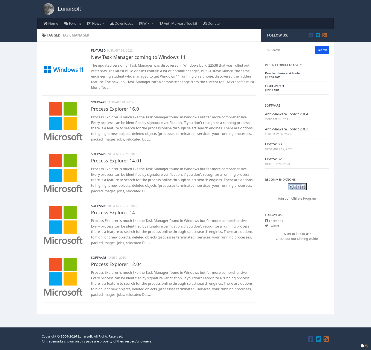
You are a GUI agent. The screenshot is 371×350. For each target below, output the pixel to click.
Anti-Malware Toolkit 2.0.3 (286, 129)
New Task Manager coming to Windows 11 (138, 57)
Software (98, 102)
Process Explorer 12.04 (116, 264)
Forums (74, 23)
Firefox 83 (273, 143)
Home (52, 23)
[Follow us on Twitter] (317, 35)
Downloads (123, 23)
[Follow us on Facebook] (310, 35)
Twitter (274, 225)
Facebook (276, 221)
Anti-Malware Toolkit (180, 23)
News (96, 23)
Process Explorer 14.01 (116, 160)
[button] (364, 346)
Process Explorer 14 (113, 212)
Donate (213, 23)
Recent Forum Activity (283, 65)
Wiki (146, 23)
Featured (98, 50)
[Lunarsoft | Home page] (63, 9)
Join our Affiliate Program (297, 198)
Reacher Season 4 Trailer (283, 73)
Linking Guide (307, 238)
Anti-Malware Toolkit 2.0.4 (286, 114)
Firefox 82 (273, 158)
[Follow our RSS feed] (324, 35)
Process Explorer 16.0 (115, 108)
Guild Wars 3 (274, 86)
